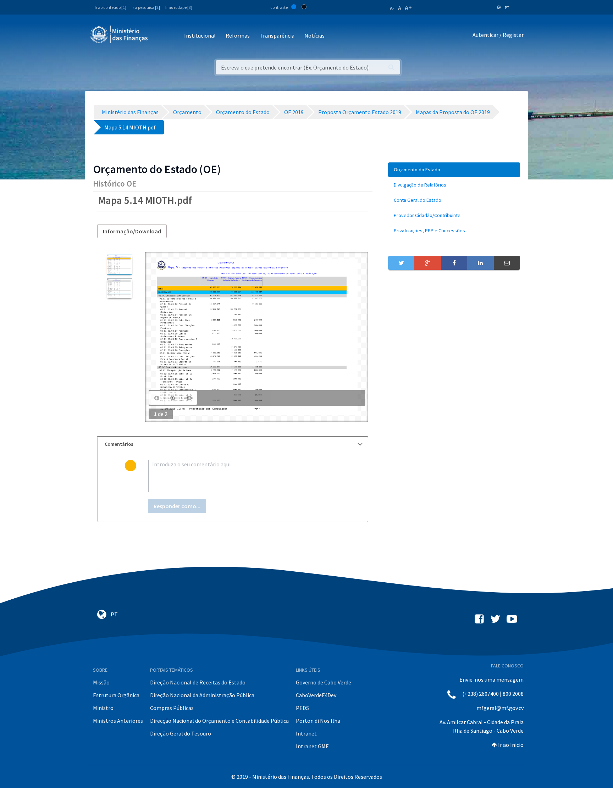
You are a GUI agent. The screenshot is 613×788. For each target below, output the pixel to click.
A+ (408, 8)
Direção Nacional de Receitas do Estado (197, 682)
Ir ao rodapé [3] (178, 7)
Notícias (314, 35)
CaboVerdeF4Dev (316, 695)
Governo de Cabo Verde (323, 682)
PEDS (302, 707)
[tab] (233, 444)
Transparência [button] (277, 35)
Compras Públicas (172, 707)
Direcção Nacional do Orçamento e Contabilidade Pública (219, 720)
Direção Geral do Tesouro (180, 733)
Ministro (103, 707)
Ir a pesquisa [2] (146, 7)
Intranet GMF (312, 746)
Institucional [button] (200, 35)
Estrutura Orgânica (116, 695)
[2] (119, 288)
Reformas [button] (238, 35)
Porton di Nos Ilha (318, 720)
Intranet (306, 733)
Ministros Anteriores (118, 720)
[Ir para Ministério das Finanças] (119, 34)
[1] (119, 265)
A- (392, 8)
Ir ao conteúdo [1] (110, 7)
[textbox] (244, 476)
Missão (101, 682)
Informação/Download (132, 231)
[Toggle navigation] (159, 36)
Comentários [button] (119, 444)
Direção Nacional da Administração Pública (202, 695)
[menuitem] (454, 169)
